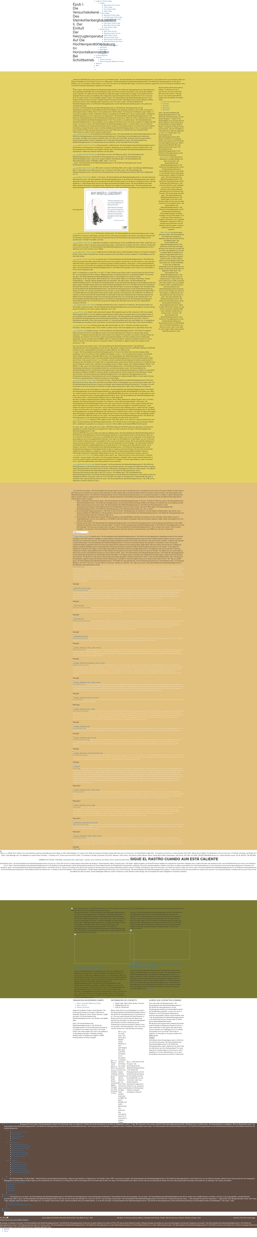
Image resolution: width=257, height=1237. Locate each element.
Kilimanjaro (103, 47)
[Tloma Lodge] (84, 805)
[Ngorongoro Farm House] (85, 822)
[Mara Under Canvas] (86, 682)
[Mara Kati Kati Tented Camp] (78, 619)
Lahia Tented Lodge (110, 27)
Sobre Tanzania (166, 232)
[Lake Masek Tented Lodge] (84, 709)
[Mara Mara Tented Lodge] (82, 588)
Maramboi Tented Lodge (112, 15)
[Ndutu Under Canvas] (87, 647)
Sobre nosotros (165, 157)
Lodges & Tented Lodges (104, 1)
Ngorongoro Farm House (112, 5)
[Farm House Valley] (86, 790)
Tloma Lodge (108, 7)
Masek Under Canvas (79, 838)
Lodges (102, 3)
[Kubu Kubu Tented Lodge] (80, 636)
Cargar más (76, 849)
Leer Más (97, 997)
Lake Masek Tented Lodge (112, 19)
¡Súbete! (6, 865)
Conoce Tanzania (105, 59)
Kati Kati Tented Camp (111, 37)
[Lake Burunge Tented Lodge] (84, 737)
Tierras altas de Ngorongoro (172, 102)
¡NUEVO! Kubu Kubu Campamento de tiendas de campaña (155, 965)
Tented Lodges (104, 13)
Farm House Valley (110, 9)
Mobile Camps (104, 29)
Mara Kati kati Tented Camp (88, 145)
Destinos (98, 43)
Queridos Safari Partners (91, 967)
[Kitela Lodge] (76, 766)
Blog (97, 65)
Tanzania (99, 57)
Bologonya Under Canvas (112, 33)
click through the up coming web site (104, 1218)
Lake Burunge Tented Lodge (113, 17)
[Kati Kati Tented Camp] (81, 726)
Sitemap (6, 1229)
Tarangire (103, 53)
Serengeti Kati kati (85, 134)
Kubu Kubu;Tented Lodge (87, 168)
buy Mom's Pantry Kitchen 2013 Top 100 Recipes (217, 1218)
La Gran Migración (102, 55)
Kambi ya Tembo (109, 21)
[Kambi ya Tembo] (85, 697)
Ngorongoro (104, 49)
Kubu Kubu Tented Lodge (112, 23)
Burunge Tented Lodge (86, 455)
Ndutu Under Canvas (110, 35)
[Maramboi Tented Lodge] (88, 753)
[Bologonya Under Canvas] (89, 663)
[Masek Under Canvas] (87, 836)
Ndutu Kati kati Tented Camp (88, 154)
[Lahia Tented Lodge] (81, 536)
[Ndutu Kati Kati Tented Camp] (78, 605)
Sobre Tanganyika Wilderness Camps (112, 61)
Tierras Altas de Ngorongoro (109, 45)
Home (6, 1231)
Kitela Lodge (108, 11)
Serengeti (103, 51)
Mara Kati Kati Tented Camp (113, 39)
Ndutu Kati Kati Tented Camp (113, 41)
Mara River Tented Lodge (87, 252)
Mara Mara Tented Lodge (112, 25)
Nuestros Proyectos (83, 1007)
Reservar (99, 63)
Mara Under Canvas (110, 31)
